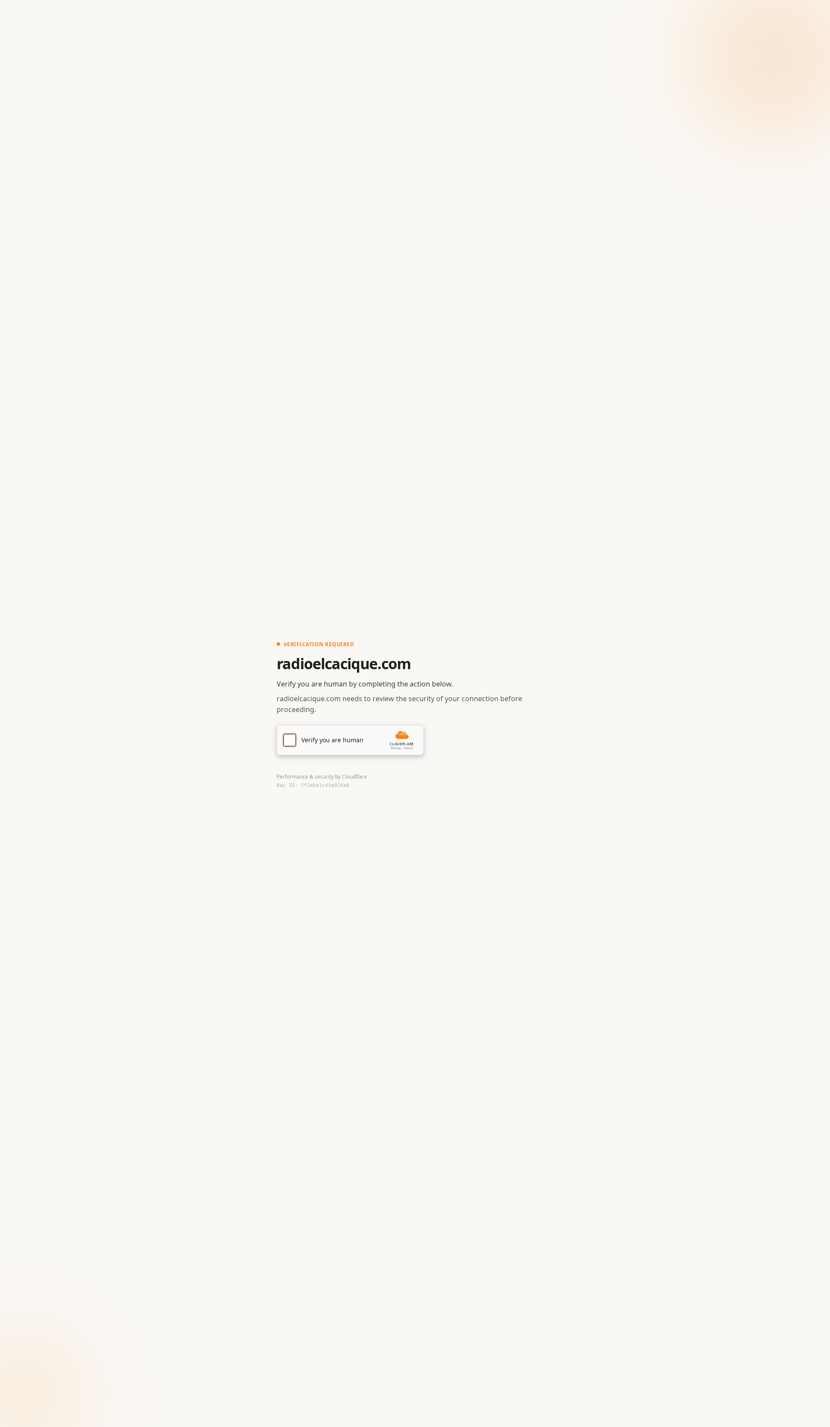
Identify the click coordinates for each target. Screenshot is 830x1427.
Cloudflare (354, 776)
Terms (408, 748)
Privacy (396, 748)
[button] (350, 740)
